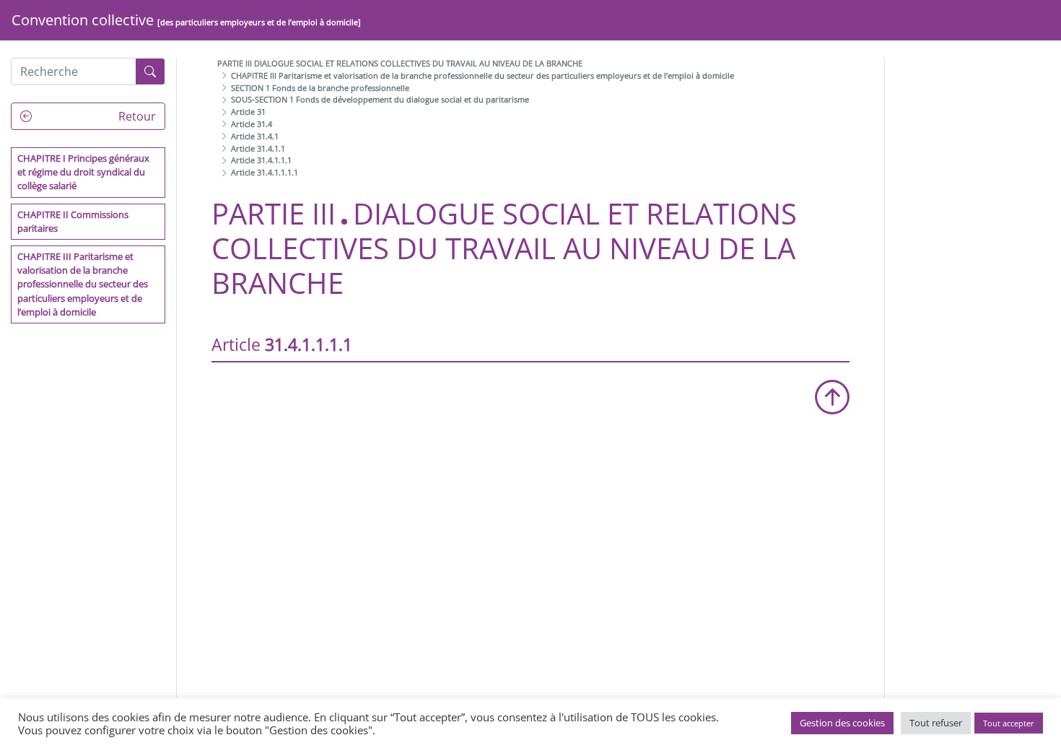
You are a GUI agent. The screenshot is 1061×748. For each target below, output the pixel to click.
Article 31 (248, 111)
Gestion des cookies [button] (842, 722)
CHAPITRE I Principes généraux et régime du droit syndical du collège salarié (83, 172)
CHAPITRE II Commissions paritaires (72, 221)
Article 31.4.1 (255, 136)
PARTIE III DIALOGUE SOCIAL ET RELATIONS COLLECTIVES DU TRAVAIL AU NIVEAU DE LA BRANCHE (399, 63)
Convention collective (186, 20)
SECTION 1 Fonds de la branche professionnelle (320, 87)
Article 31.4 (251, 123)
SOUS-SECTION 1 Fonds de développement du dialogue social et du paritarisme (380, 99)
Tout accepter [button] (1008, 723)
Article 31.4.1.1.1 (261, 160)
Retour (135, 116)
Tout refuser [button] (935, 722)
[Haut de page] (832, 397)
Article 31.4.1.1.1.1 (264, 172)
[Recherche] (150, 71)
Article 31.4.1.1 (258, 148)
